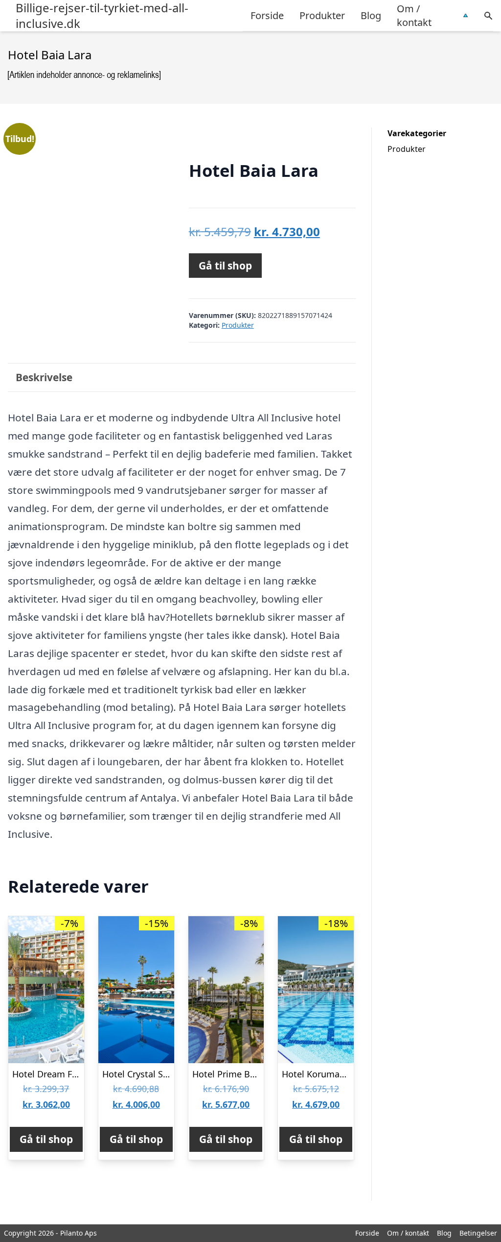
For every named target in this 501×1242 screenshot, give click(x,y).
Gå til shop (225, 265)
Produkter (322, 15)
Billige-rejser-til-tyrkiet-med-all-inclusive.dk (102, 15)
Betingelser (478, 1233)
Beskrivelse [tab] (44, 377)
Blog (371, 15)
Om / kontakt (414, 15)
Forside (267, 15)
